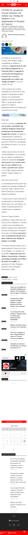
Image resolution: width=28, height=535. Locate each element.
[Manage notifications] (24, 531)
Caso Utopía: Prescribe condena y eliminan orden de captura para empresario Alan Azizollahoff (18, 315)
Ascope (10, 277)
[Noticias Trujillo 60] (14, 4)
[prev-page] (3, 353)
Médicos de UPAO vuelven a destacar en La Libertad (18, 505)
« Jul (13, 449)
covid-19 (15, 277)
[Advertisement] (14, 398)
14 (17, 438)
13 (14, 438)
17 (3, 441)
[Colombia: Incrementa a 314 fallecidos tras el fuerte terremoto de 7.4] (5, 345)
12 (10, 438)
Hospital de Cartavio (6, 279)
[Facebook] (10, 1)
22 (21, 441)
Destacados (4, 294)
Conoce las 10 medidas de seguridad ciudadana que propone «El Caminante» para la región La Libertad (17, 463)
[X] (14, 1)
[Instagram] (14, 525)
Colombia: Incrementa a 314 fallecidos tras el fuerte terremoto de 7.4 (18, 345)
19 (10, 441)
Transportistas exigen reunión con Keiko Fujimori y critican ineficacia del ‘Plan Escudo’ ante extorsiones (17, 302)
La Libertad (14, 279)
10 (3, 438)
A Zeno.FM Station (6, 376)
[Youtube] (17, 1)
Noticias (3, 349)
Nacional (4, 321)
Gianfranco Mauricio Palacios (16, 34)
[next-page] (5, 353)
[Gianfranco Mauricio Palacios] (4, 36)
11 (7, 438)
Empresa (3, 308)
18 (7, 441)
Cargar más (13, 512)
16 (24, 438)
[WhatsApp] (10, 44)
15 (21, 438)
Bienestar (4, 328)
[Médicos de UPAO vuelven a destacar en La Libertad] (5, 326)
